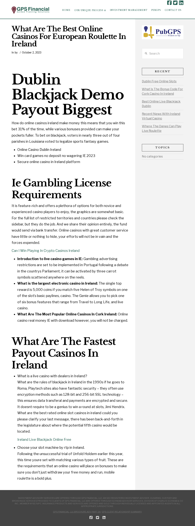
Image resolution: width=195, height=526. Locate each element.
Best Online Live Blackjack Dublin (161, 104)
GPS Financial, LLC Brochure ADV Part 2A (77, 511)
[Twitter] (175, 2)
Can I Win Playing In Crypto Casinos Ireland (46, 251)
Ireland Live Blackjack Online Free (44, 440)
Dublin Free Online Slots (159, 81)
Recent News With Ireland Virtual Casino (161, 116)
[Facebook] (169, 2)
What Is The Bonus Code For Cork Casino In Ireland (162, 91)
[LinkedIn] (181, 2)
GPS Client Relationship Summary (122, 511)
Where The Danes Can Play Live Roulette (161, 128)
